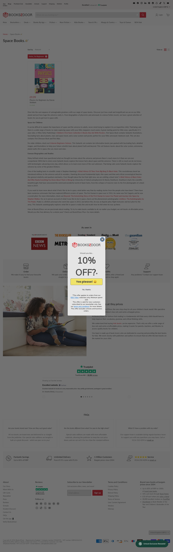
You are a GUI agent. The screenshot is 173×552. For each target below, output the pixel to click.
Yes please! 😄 (86, 282)
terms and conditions (81, 306)
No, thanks (86, 289)
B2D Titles (75, 297)
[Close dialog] (102, 239)
